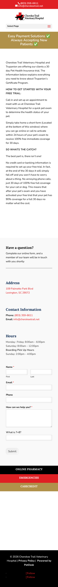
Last (32, 377)
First (8, 377)
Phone (9, 394)
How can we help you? (19, 407)
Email (10, 382)
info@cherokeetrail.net (26, 319)
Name (10, 367)
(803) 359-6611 (29, 3)
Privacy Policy (26, 560)
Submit (12, 451)
